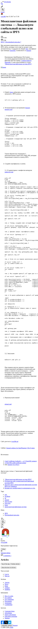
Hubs (6, 586)
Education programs (11, 616)
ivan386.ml (14, 441)
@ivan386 (4, 542)
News (6, 584)
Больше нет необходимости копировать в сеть (20, 488)
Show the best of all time (9, 567)
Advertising (8, 613)
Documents (8, 601)
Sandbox (7, 589)
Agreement (8, 603)
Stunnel (28, 50)
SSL (27, 49)
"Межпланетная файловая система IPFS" (18, 64)
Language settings (7, 625)
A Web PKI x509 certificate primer (15, 463)
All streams (7, 2)
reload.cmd (8, 404)
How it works (9, 596)
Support (15, 625)
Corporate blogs (10, 611)
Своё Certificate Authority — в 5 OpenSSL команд (21, 461)
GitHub (8, 553)
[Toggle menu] (1, 2)
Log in (7, 574)
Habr (11, 627)
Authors (7, 588)
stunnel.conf (8, 109)
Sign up (7, 576)
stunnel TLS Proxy (13, 464)
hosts (11, 92)
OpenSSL (13, 50)
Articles (7, 582)
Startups (7, 618)
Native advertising (10, 615)
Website (3, 553)
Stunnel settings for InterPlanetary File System (20, 448)
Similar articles (15, 564)
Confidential (8, 604)
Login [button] (2, 12)
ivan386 (3, 16)
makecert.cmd (9, 172)
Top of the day (6, 564)
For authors (8, 598)
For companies (9, 599)
